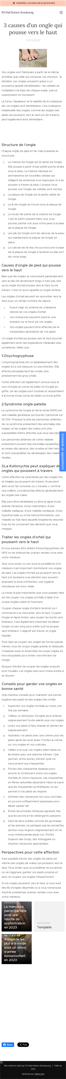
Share (9, 1044)
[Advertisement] (33, 1005)
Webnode (39, 1074)
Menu (61, 12)
